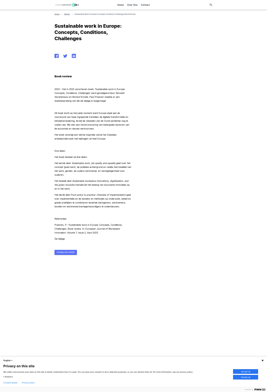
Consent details (10, 383)
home (57, 14)
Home (120, 4)
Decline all (245, 377)
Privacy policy (28, 383)
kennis (67, 14)
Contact (145, 4)
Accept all (245, 371)
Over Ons (132, 4)
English (7, 360)
